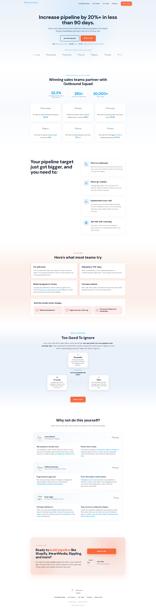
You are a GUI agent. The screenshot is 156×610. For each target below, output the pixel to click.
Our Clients (96, 4)
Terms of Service (82, 602)
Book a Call (88, 38)
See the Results (70, 38)
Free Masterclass (83, 4)
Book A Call (126, 4)
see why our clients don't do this (50, 290)
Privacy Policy (72, 602)
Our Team (106, 4)
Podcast (114, 4)
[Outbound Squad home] (31, 3)
